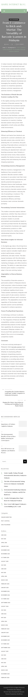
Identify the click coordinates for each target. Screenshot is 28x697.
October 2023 (5, 644)
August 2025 (4, 561)
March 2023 (4, 670)
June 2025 (3, 569)
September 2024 (5, 602)
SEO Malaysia (17, 689)
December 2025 (5, 550)
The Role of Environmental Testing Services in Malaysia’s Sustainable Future (14, 484)
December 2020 (5, 674)
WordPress (20, 694)
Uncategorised (14, 19)
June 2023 (3, 659)
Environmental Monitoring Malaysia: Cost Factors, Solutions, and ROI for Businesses (15, 492)
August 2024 (4, 606)
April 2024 (4, 621)
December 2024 (5, 591)
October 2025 (5, 557)
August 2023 (4, 651)
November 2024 (5, 595)
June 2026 (3, 535)
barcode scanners (16, 347)
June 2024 (3, 614)
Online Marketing (6, 517)
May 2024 (3, 617)
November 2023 (5, 640)
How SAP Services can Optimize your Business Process (8, 450)
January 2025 (5, 587)
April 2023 (4, 666)
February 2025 (5, 584)
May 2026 (3, 539)
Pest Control (5, 521)
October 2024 (5, 599)
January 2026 (5, 546)
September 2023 (5, 647)
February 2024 (5, 629)
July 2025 (3, 565)
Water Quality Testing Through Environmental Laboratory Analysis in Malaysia (15, 475)
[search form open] (24, 11)
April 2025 (4, 576)
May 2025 (3, 572)
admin (7, 44)
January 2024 (5, 632)
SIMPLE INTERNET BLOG (13, 4)
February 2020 (5, 677)
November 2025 (5, 554)
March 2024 (4, 625)
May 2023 (3, 662)
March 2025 (4, 580)
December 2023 (5, 636)
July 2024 (3, 610)
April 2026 (4, 542)
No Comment (20, 44)
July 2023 (3, 655)
